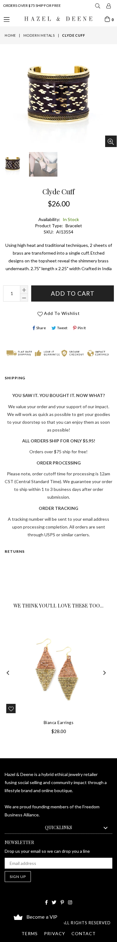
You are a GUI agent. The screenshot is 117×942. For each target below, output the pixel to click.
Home (10, 35)
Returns (15, 551)
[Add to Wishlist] (11, 708)
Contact (83, 933)
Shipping (15, 378)
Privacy (54, 933)
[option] (42, 164)
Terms (30, 933)
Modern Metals (39, 35)
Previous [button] (7, 672)
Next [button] (104, 672)
